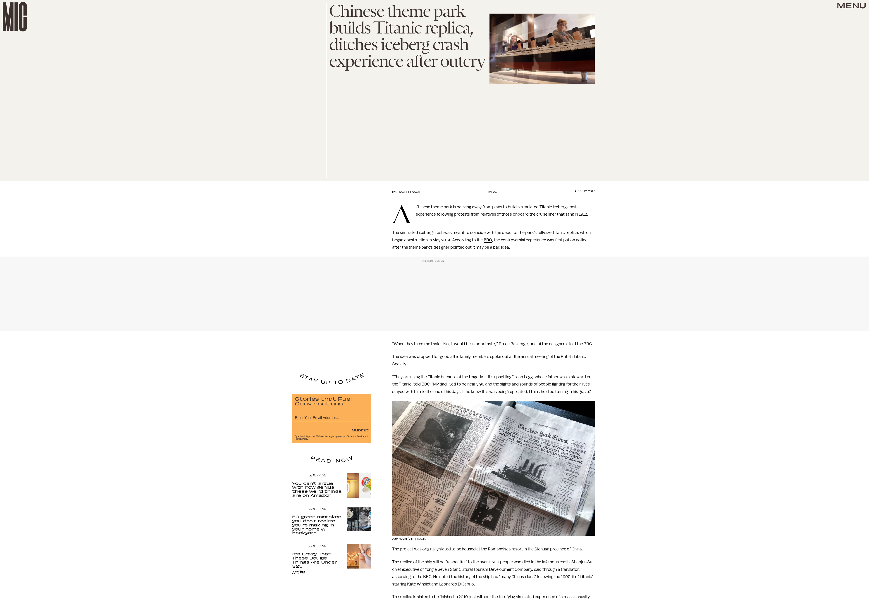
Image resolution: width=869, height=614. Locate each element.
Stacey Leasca (408, 192)
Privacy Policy (301, 439)
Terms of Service (355, 436)
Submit (360, 430)
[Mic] (15, 16)
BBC (488, 240)
